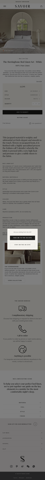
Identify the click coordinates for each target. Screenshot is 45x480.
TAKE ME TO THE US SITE (22, 238)
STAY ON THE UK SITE (23, 245)
